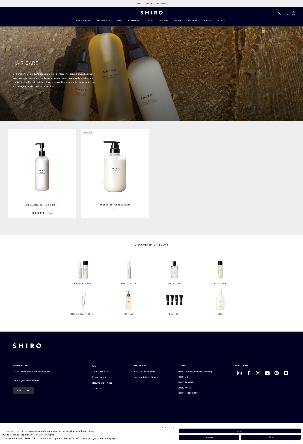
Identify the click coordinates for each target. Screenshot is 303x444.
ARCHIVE (192, 20)
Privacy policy (99, 377)
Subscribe (23, 391)
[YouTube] (267, 372)
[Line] (286, 372)
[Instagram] (239, 372)
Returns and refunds (102, 382)
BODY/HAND (134, 20)
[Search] (286, 13)
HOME (178, 20)
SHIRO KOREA (185, 387)
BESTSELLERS (83, 20)
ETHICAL (222, 20)
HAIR (150, 20)
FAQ (94, 365)
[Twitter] (258, 372)
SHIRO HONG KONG (188, 393)
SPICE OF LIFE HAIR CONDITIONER (115, 205)
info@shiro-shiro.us (148, 377)
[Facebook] (249, 372)
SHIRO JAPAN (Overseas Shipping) (195, 371)
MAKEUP (163, 20)
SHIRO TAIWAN (185, 382)
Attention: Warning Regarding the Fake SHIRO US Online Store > (151, 3)
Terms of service (100, 371)
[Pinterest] (276, 372)
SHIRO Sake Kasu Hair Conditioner (42, 205)
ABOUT (207, 20)
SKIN (119, 20)
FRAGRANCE (103, 20)
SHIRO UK (183, 377)
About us (96, 388)
